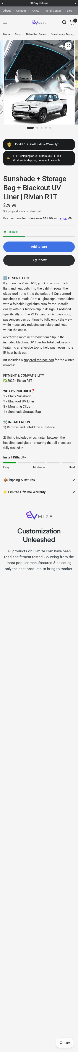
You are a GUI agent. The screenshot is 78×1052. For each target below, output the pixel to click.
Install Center (53, 10)
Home (6, 34)
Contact (21, 10)
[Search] (64, 22)
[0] (71, 22)
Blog (69, 10)
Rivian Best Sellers (36, 34)
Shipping (8, 211)
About (7, 10)
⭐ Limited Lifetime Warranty (24, 492)
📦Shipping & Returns (19, 480)
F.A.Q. (35, 10)
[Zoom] (68, 45)
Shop (18, 34)
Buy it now (39, 260)
